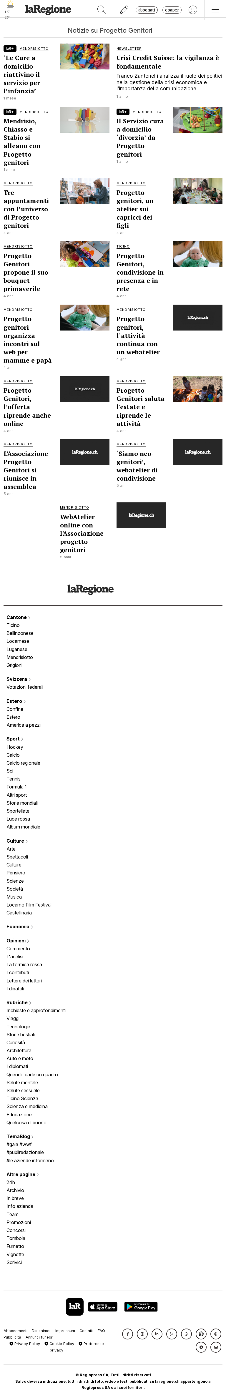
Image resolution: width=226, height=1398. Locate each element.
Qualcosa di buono (26, 1122)
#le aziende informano (30, 1160)
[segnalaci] (124, 10)
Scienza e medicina (27, 1106)
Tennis (13, 779)
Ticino (13, 625)
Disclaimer (41, 1331)
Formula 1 (16, 787)
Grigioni (14, 665)
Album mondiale (23, 827)
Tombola (15, 1238)
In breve (15, 1198)
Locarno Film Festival (28, 905)
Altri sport (16, 795)
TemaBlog (18, 1136)
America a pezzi (23, 725)
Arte (11, 849)
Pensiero (15, 873)
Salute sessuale (23, 1090)
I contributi (17, 972)
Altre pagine (21, 1174)
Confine (14, 709)
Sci (9, 771)
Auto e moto (19, 1058)
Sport (13, 739)
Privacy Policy (26, 1343)
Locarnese (17, 641)
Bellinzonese (20, 633)
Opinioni (16, 941)
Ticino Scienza (22, 1098)
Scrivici (14, 1262)
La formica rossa (24, 964)
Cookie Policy (61, 1343)
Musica (14, 897)
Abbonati (146, 10)
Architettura (18, 1050)
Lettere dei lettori (24, 981)
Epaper (172, 10)
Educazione (19, 1115)
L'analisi (14, 956)
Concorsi (16, 1230)
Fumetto (15, 1246)
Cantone (17, 617)
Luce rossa (18, 819)
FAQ (101, 1331)
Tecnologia (18, 1027)
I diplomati (17, 1066)
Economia (18, 926)
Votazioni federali (24, 687)
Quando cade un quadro (32, 1074)
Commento (18, 949)
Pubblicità (12, 1337)
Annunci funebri (40, 1337)
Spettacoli (17, 857)
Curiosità (15, 1042)
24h (10, 1182)
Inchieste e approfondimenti (36, 1010)
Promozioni (18, 1222)
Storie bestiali (20, 1034)
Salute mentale (22, 1082)
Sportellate (17, 811)
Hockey (14, 747)
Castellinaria (19, 913)
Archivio (15, 1190)
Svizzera (17, 679)
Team (12, 1214)
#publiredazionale (25, 1152)
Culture (15, 841)
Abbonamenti (15, 1331)
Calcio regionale (23, 763)
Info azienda (19, 1206)
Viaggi (12, 1018)
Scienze (15, 881)
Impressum (65, 1331)
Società (14, 889)
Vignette (15, 1254)
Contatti (86, 1331)
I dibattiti (15, 989)
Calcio (13, 755)
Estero (14, 701)
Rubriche (17, 1002)
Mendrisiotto (19, 657)
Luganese (16, 649)
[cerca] (101, 10)
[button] (127, 1334)
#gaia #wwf (19, 1144)
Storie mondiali (22, 803)
